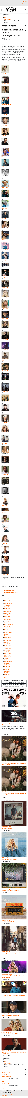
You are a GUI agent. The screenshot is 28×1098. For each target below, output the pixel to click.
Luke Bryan (4, 166)
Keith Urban (4, 135)
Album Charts (5, 791)
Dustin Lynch (5, 260)
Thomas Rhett (5, 94)
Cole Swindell (5, 318)
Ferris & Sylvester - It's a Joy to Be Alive (12, 953)
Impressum (4, 1095)
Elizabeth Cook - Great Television (10, 890)
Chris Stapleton (5, 83)
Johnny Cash (5, 495)
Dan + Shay (4, 443)
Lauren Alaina (5, 432)
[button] (6, 1076)
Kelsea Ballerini (5, 308)
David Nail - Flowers (7, 828)
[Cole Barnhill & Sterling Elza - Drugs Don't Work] (14, 697)
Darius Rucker (5, 474)
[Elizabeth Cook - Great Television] (14, 875)
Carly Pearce (7, 666)
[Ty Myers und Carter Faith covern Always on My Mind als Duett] (14, 1043)
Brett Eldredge (5, 339)
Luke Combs (5, 114)
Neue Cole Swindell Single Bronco (10, 1015)
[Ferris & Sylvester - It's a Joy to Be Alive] (14, 938)
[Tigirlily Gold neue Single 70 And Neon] (14, 1025)
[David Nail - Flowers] (14, 813)
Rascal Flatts (5, 391)
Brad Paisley (4, 422)
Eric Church (4, 218)
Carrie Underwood (6, 298)
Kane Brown (4, 177)
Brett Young (4, 125)
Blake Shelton (7, 619)
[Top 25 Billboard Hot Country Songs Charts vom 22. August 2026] (14, 748)
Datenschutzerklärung (7, 1094)
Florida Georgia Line (6, 104)
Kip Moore (4, 512)
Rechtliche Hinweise (17, 1094)
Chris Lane (6, 669)
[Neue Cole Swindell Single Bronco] (14, 1006)
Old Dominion (7, 664)
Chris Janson (5, 522)
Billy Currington (5, 564)
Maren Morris (5, 249)
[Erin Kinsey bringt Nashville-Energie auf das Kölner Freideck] (14, 967)
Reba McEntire (5, 574)
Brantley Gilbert (5, 277)
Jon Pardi (4, 156)
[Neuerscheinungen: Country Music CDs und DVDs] (14, 716)
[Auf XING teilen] (6, 44)
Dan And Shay (7, 653)
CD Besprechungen (6, 826)
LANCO (6, 677)
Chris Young (4, 360)
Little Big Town (5, 287)
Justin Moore (7, 631)
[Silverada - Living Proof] (14, 907)
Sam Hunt (4, 73)
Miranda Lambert (5, 229)
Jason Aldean (5, 208)
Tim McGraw (5, 370)
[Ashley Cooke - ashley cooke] (14, 844)
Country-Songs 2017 (11, 592)
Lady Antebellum (5, 349)
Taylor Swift (4, 505)
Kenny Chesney (5, 187)
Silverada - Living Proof (8, 921)
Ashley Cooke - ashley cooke (9, 859)
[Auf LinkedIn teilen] (7, 44)
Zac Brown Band (5, 197)
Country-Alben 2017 (11, 590)
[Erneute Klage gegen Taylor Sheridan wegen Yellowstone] (14, 987)
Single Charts (5, 761)
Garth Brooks (5, 239)
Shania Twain (5, 543)
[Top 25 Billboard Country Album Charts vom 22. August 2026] (14, 778)
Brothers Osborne (8, 660)
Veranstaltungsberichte (7, 974)
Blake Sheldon (5, 146)
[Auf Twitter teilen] (5, 44)
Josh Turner (4, 464)
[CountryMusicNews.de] (11, 9)
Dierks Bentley (5, 329)
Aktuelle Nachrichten (6, 994)
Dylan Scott (7, 671)
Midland (6, 676)
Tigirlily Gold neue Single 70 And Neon (11, 1033)
